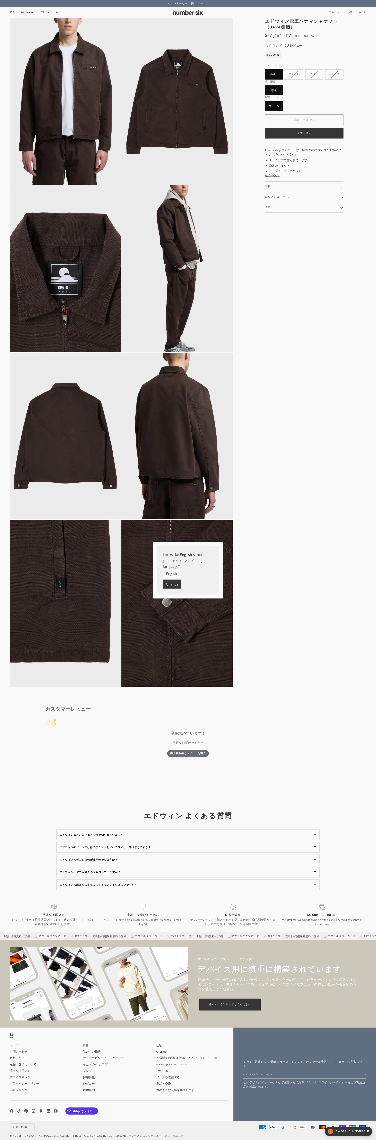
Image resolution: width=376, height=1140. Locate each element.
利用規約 (89, 1090)
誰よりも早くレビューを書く (188, 753)
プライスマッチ (20, 1077)
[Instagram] (33, 1111)
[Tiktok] (18, 1111)
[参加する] (363, 1074)
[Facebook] (11, 1111)
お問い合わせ (18, 1051)
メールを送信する (168, 1077)
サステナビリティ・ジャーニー (103, 1058)
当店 (268, 207)
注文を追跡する (20, 1071)
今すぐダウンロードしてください (230, 1004)
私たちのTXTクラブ (95, 1064)
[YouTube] (56, 1111)
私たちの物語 (92, 1051)
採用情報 (89, 1077)
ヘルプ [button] (14, 1045)
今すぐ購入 (304, 133)
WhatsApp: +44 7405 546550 (172, 1064)
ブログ (87, 1071)
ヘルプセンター (20, 1090)
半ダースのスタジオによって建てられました (156, 1135)
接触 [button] (159, 1045)
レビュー (89, 1083)
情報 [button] (86, 1045)
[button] (27, 12)
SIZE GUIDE (273, 55)
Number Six (20, 1135)
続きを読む (272, 175)
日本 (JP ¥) (20, 1127)
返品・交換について (23, 1064)
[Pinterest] (26, 1111)
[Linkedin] (48, 1111)
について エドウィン (278, 197)
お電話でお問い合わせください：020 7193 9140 (186, 1058)
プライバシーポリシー (332, 1082)
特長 (268, 186)
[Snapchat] (41, 1111)
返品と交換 (163, 1083)
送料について (18, 1058)
